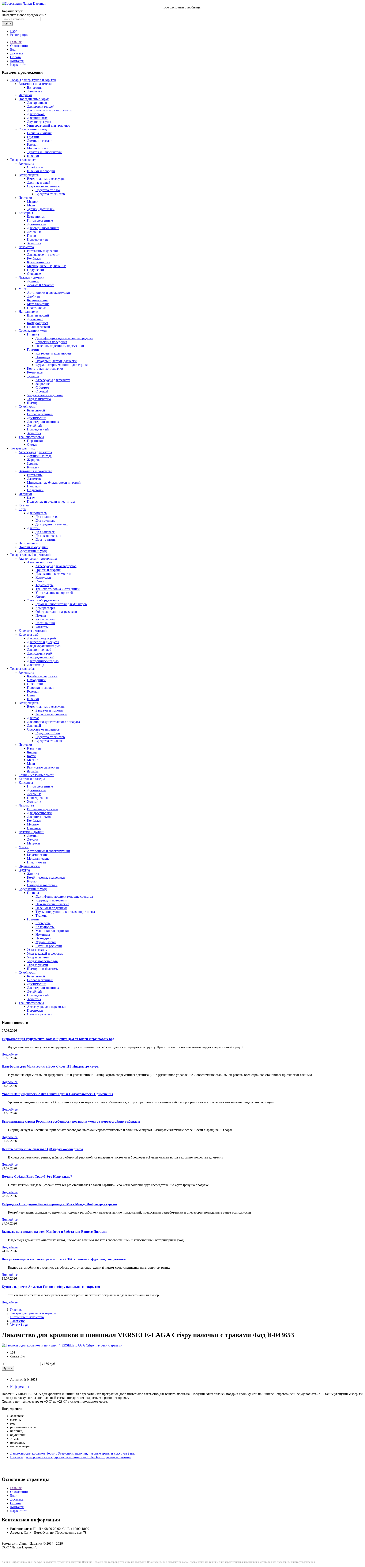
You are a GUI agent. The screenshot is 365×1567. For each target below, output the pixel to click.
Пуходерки (43, 938)
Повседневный (38, 429)
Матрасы (33, 843)
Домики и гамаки (39, 140)
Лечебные (34, 232)
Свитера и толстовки (42, 885)
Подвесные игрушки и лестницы (51, 501)
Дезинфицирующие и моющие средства (64, 338)
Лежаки (32, 839)
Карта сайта (18, 64)
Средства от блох (47, 190)
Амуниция (26, 163)
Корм (22, 509)
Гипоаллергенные (40, 220)
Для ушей (34, 725)
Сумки (32, 444)
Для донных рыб (39, 649)
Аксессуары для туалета (52, 380)
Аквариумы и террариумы (38, 558)
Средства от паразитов (43, 186)
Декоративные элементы (53, 573)
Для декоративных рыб (43, 646)
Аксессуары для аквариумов (55, 566)
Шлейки (33, 156)
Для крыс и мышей (40, 106)
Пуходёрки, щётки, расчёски (56, 361)
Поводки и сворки (40, 687)
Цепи (31, 695)
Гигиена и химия (39, 133)
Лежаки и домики (31, 277)
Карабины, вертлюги (42, 676)
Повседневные (37, 239)
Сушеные (34, 273)
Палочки (33, 486)
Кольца (32, 752)
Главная (16, 42)
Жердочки (34, 459)
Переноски (35, 440)
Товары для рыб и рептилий (30, 554)
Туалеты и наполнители (44, 152)
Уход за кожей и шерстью (45, 953)
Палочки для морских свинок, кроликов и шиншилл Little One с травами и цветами (70, 1457)
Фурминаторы (45, 942)
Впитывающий (38, 315)
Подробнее (10, 1054)
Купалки (33, 467)
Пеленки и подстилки (51, 908)
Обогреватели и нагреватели (56, 611)
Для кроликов (37, 102)
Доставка (16, 53)
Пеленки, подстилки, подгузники (59, 346)
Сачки (39, 581)
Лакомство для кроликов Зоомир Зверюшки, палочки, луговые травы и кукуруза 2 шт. (72, 1453)
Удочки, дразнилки (40, 209)
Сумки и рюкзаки (40, 1014)
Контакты (17, 61)
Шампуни (34, 403)
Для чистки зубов (39, 817)
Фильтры (42, 627)
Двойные (33, 296)
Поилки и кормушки (33, 547)
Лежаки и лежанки (40, 285)
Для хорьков (36, 114)
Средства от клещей (49, 741)
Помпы (40, 615)
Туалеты (33, 376)
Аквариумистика (39, 562)
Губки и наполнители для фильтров (61, 604)
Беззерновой (36, 410)
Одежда (24, 870)
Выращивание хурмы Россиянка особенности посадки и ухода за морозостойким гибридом (71, 1121)
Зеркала (32, 463)
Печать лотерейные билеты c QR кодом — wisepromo (42, 1149)
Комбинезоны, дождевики (46, 877)
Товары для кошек (23, 159)
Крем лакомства (38, 262)
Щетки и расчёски (48, 946)
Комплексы (35, 372)
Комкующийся (37, 323)
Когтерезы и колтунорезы (53, 353)
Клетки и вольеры (32, 779)
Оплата (15, 57)
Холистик (34, 243)
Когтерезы (42, 923)
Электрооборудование (43, 600)
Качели (32, 497)
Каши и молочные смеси (36, 775)
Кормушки (43, 577)
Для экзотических (48, 535)
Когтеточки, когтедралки (45, 368)
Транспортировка (31, 437)
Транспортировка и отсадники (57, 589)
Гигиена (33, 334)
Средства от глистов (50, 194)
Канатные (34, 748)
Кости (31, 756)
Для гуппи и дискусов (43, 642)
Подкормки (35, 490)
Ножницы (42, 357)
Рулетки (33, 691)
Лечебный (34, 425)
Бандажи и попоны (49, 710)
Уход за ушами (37, 965)
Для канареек (45, 532)
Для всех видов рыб (41, 638)
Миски (24, 289)
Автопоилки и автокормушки (48, 292)
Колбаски (34, 258)
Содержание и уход (33, 129)
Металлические (38, 304)
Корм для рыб (28, 634)
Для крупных (45, 520)
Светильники (45, 623)
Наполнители (28, 311)
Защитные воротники (51, 714)
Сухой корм (27, 406)
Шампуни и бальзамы (43, 968)
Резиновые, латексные (43, 767)
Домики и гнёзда (39, 456)
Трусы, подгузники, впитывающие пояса (65, 911)
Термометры (44, 585)
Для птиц (34, 528)
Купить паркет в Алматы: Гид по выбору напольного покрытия (51, 1286)
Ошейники (35, 167)
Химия (40, 596)
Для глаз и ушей (38, 182)
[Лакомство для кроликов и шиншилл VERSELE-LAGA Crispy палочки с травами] (62, 1345)
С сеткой (41, 391)
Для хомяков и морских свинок (49, 110)
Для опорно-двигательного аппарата (53, 722)
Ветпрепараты (29, 175)
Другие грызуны (39, 121)
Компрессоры (45, 608)
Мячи (31, 205)
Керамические (37, 300)
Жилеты (33, 874)
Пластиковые (36, 308)
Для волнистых (46, 516)
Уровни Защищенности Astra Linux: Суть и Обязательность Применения (57, 1094)
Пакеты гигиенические (52, 904)
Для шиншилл (37, 118)
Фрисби (32, 771)
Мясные (33, 824)
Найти (7, 23)
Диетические (36, 224)
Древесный (35, 319)
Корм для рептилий (33, 630)
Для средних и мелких (51, 524)
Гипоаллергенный (40, 414)
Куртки (32, 881)
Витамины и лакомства (35, 83)
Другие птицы (45, 539)
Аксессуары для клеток (35, 452)
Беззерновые (36, 216)
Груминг (33, 137)
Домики (33, 281)
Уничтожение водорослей (54, 592)
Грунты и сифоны (48, 570)
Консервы (26, 213)
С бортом (42, 387)
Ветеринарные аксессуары (46, 178)
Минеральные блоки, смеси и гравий (54, 482)
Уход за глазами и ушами (45, 395)
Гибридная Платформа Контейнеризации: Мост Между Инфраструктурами (59, 1204)
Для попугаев (37, 513)
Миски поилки (38, 148)
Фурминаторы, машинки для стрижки (62, 365)
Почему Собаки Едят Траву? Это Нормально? (37, 1176)
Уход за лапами (38, 957)
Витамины (34, 87)
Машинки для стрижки (52, 930)
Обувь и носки (29, 866)
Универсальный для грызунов (48, 125)
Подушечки (35, 270)
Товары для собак (22, 668)
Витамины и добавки (42, 251)
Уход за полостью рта (42, 961)
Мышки (32, 201)
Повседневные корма (34, 99)
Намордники (36, 680)
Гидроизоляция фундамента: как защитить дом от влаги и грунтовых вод (58, 1039)
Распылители (45, 619)
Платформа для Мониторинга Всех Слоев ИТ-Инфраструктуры (50, 1066)
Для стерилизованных (43, 228)
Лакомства (34, 91)
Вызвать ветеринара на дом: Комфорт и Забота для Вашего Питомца (54, 1231)
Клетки (32, 144)
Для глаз (33, 718)
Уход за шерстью (39, 399)
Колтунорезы (44, 927)
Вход (13, 31)
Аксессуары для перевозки (46, 1006)
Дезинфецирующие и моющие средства (64, 896)
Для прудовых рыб (40, 657)
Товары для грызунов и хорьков (33, 80)
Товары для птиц (22, 448)
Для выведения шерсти (43, 254)
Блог (13, 49)
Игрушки (25, 95)
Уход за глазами (38, 949)
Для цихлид (35, 665)
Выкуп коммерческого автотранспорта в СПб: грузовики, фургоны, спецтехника (64, 1259)
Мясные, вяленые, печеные (46, 266)
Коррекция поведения (51, 342)
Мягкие (32, 760)
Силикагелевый (38, 327)
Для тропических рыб (43, 661)
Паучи (31, 235)
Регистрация (19, 35)
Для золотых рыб (39, 653)
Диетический (36, 418)
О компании (19, 45)
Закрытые (42, 384)
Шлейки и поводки (41, 171)
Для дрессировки (39, 813)
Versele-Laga (19, 1324)
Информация (19, 1386)
